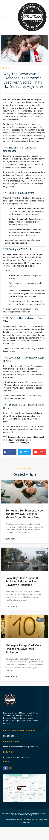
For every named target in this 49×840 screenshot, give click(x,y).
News (6, 68)
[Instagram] (10, 768)
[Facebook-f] (5, 768)
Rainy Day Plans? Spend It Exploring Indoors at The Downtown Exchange (21, 581)
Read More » (11, 539)
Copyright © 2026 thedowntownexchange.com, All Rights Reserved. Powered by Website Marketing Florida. (24, 814)
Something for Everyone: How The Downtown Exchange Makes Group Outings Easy (24, 514)
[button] (5, 17)
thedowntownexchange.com (18, 440)
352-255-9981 (9, 736)
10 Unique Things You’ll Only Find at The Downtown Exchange (23, 649)
